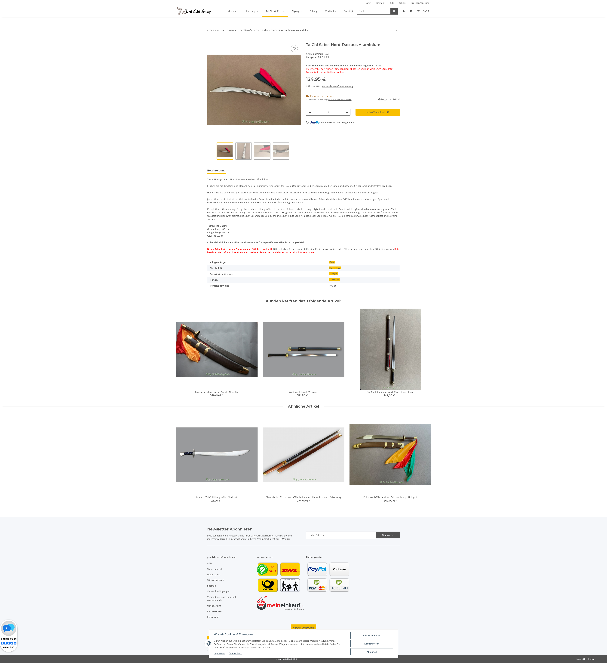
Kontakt (380, 2)
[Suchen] (394, 11)
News (368, 2)
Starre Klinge (334, 268)
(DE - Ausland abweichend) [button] (340, 99)
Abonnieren (388, 534)
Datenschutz (235, 653)
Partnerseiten (214, 611)
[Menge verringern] (309, 112)
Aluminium (334, 280)
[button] (403, 11)
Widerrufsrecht (215, 568)
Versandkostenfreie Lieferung (337, 86)
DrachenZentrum (420, 2)
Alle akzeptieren (371, 635)
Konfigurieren (371, 643)
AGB (209, 563)
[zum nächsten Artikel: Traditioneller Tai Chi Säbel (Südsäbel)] (396, 30)
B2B (391, 2)
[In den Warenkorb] (209, 41)
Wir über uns (214, 605)
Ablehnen (372, 652)
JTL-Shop (590, 659)
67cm (331, 262)
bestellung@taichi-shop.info (379, 249)
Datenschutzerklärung (262, 535)
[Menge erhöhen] (346, 112)
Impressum (219, 653)
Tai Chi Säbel (324, 57)
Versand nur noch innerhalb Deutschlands (222, 598)
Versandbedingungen (218, 591)
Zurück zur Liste (216, 30)
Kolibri (402, 2)
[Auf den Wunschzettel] (294, 48)
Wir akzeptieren (215, 580)
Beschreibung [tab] (216, 170)
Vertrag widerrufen (303, 627)
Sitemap (211, 585)
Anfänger (333, 274)
